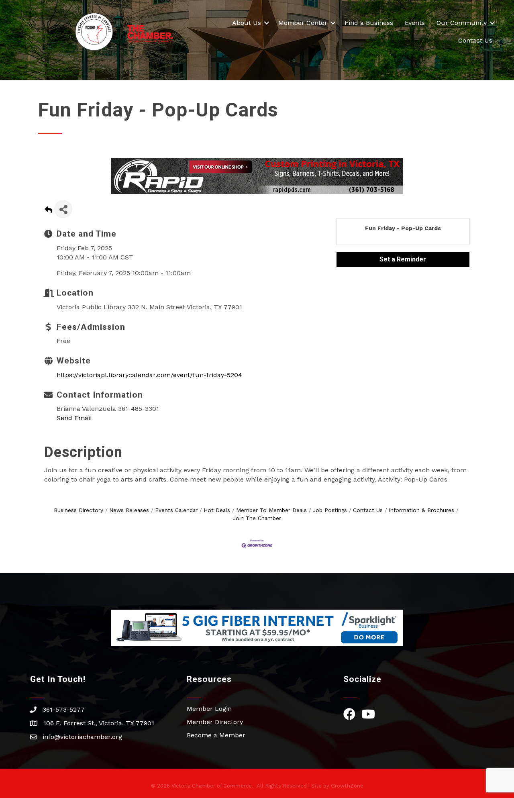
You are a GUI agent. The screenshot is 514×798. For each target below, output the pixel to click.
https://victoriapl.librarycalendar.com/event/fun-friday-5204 (149, 375)
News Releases (129, 510)
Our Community (461, 23)
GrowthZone (347, 786)
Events (415, 23)
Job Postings (330, 510)
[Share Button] (63, 209)
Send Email (74, 418)
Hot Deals (217, 510)
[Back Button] (48, 211)
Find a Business (369, 23)
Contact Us (475, 40)
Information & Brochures (421, 510)
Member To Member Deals (271, 510)
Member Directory (215, 722)
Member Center (302, 23)
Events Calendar (176, 510)
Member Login (209, 708)
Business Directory (78, 510)
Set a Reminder (402, 259)
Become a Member (216, 735)
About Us (246, 23)
